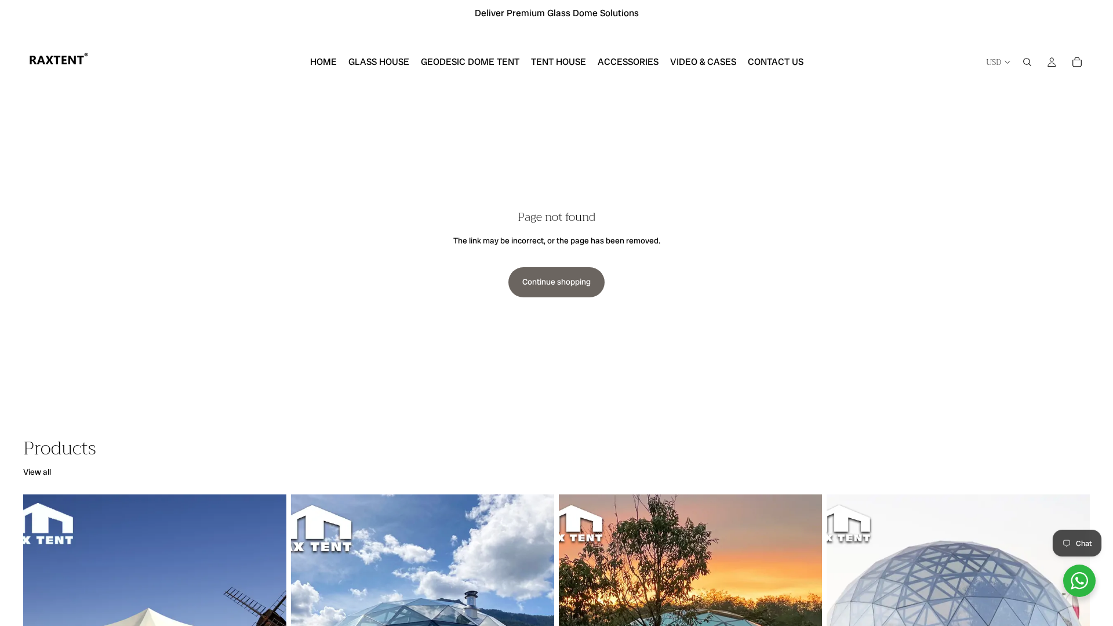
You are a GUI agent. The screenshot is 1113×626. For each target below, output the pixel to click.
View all (37, 472)
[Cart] (1077, 62)
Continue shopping (556, 281)
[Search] (1027, 62)
